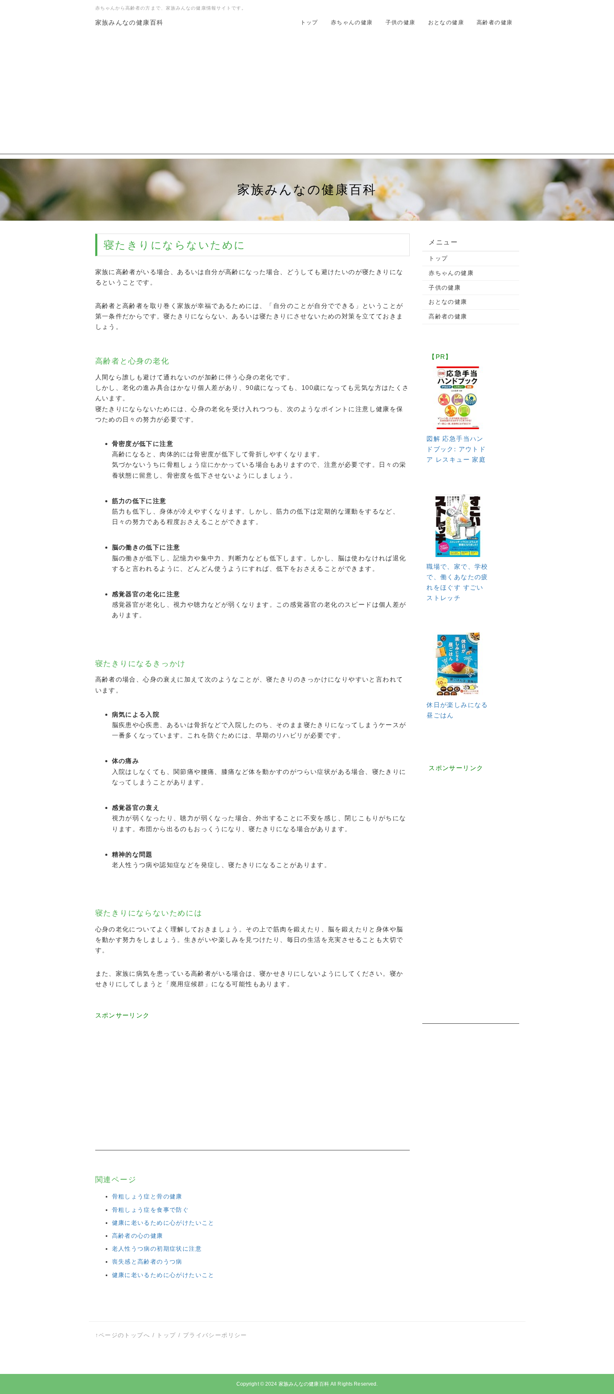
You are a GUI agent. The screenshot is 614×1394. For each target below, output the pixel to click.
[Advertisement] (307, 95)
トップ (309, 22)
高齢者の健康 (495, 22)
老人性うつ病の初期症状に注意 (157, 1248)
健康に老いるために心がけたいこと (163, 1222)
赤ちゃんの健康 (352, 22)
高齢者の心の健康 (137, 1235)
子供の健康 (401, 22)
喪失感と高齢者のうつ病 (147, 1261)
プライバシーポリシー (215, 1335)
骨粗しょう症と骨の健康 (147, 1196)
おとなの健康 (446, 22)
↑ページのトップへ (122, 1335)
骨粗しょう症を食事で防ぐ (150, 1209)
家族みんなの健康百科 (129, 22)
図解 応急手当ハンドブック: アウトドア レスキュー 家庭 (456, 449)
